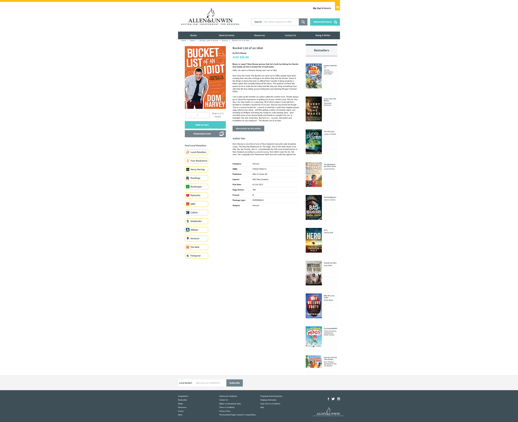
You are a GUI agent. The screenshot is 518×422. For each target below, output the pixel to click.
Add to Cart (202, 124)
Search (258, 21)
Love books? (185, 382)
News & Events (226, 35)
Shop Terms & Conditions (270, 404)
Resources (259, 35)
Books (193, 35)
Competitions (183, 396)
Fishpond (195, 255)
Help (262, 407)
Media (180, 404)
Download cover (202, 133)
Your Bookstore (198, 160)
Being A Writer (323, 35)
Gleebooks (196, 221)
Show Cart (337, 6)
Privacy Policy (225, 411)
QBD (192, 203)
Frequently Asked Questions (271, 396)
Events (181, 411)
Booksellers (182, 400)
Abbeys (194, 229)
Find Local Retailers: (196, 145)
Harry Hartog (197, 169)
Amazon (194, 238)
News (180, 415)
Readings (195, 178)
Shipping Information (268, 400)
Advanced (322, 21)
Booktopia (196, 186)
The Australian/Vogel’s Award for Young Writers (237, 415)
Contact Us (290, 35)
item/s (322, 8)
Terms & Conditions (227, 407)
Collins (194, 212)
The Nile (194, 247)
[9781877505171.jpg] (205, 77)
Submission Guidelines (228, 396)
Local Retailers (198, 152)
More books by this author (248, 128)
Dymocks (195, 195)
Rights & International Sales (230, 404)
